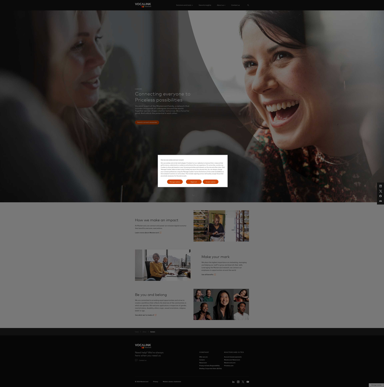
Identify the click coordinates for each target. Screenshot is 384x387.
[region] (193, 171)
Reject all (194, 182)
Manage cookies (175, 182)
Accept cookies (211, 182)
